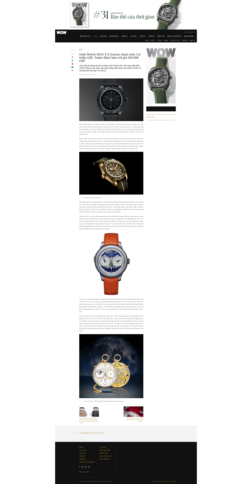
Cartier (159, 40)
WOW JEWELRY (104, 459)
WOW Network (189, 36)
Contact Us (154, 481)
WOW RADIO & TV (105, 456)
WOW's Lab (161, 36)
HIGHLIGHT (83, 450)
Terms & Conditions (163, 481)
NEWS (81, 447)
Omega (166, 40)
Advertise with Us (84, 472)
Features (143, 36)
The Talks (133, 36)
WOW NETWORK (105, 450)
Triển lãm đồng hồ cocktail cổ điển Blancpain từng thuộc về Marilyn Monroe (134, 419)
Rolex (153, 40)
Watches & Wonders (174, 36)
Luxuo (147, 40)
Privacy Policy (173, 481)
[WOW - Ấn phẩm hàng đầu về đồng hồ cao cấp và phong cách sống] (61, 32)
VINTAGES (82, 459)
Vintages (152, 36)
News (95, 36)
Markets (124, 36)
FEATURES (82, 453)
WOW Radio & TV (85, 36)
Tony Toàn (109, 481)
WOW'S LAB (103, 453)
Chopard (185, 40)
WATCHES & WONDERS (87, 462)
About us (192, 40)
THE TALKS (102, 447)
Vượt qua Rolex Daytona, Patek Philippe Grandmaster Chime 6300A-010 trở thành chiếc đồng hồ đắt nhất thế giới (88, 420)
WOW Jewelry (114, 36)
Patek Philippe (175, 40)
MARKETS (82, 456)
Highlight (103, 36)
